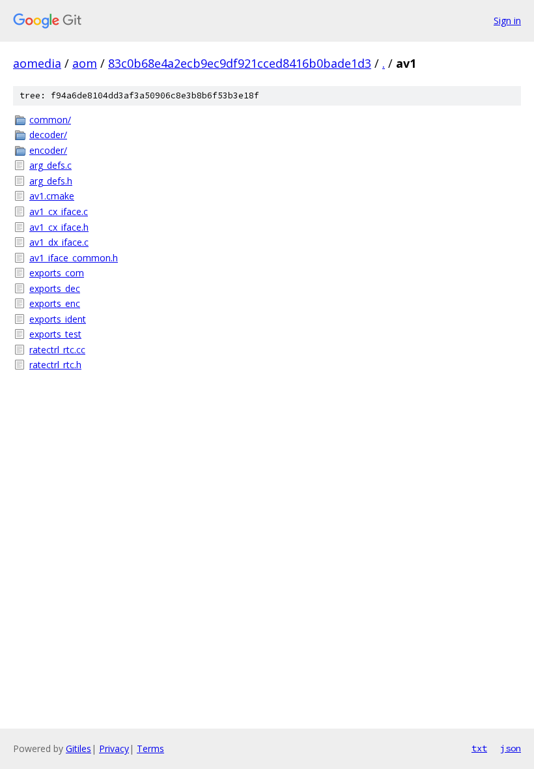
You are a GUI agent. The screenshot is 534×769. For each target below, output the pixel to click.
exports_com (56, 273)
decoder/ (48, 134)
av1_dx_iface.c (59, 242)
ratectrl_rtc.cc (57, 349)
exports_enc (54, 303)
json (510, 748)
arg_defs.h (50, 181)
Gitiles (78, 748)
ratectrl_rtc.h (55, 364)
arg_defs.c (50, 165)
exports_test (55, 334)
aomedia (37, 63)
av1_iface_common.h (73, 258)
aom (84, 63)
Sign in (507, 20)
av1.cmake (51, 196)
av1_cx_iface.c (58, 211)
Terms (150, 748)
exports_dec (54, 288)
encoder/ (48, 150)
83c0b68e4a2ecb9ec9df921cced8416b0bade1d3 (239, 63)
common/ (50, 119)
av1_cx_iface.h (59, 227)
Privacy (114, 748)
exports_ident (57, 319)
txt (479, 748)
